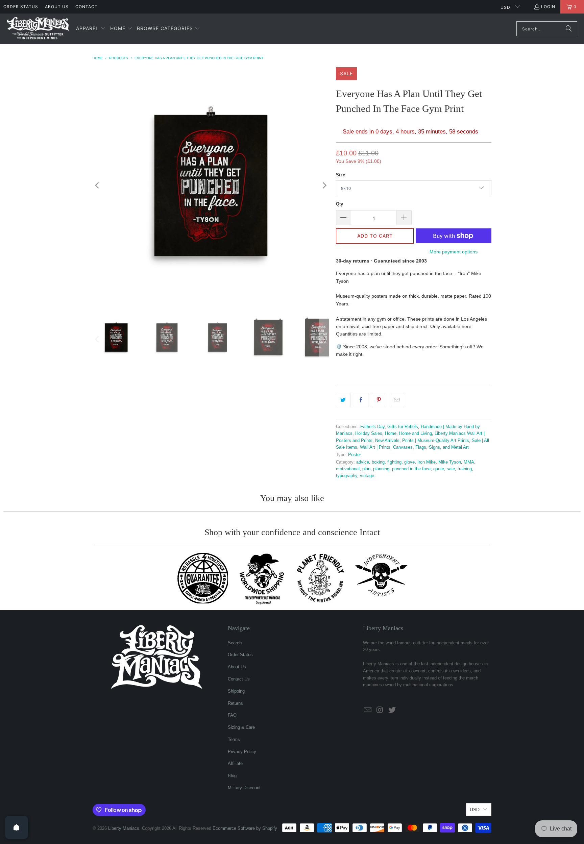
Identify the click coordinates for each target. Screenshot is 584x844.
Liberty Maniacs (123, 828)
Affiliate (235, 763)
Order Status (20, 6)
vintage (367, 475)
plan (366, 469)
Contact (86, 6)
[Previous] (97, 185)
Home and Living (415, 433)
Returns (235, 703)
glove (409, 462)
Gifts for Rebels (402, 426)
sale (451, 469)
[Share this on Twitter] (343, 400)
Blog (232, 775)
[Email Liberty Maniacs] (368, 710)
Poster (354, 454)
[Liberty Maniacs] (38, 29)
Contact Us (239, 678)
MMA (469, 462)
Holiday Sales (368, 433)
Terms (234, 739)
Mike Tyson (449, 462)
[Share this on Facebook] (361, 400)
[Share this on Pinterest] (379, 400)
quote (438, 469)
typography (346, 475)
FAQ (232, 715)
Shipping (236, 691)
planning (381, 469)
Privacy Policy (242, 751)
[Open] (16, 827)
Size (340, 174)
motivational (348, 469)
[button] (91, 29)
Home (390, 433)
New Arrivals (387, 440)
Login (548, 6)
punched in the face (411, 469)
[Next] (324, 185)
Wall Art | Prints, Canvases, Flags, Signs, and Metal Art (414, 447)
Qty (339, 203)
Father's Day (372, 426)
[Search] (568, 28)
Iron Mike (426, 462)
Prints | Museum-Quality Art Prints (435, 440)
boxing (378, 462)
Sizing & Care (241, 727)
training (465, 469)
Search (235, 642)
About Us (57, 6)
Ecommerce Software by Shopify (245, 828)
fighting (394, 462)
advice (362, 462)
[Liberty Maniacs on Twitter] (392, 710)
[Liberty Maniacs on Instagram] (380, 710)
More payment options (454, 251)
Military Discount (244, 787)
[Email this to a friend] (397, 400)
